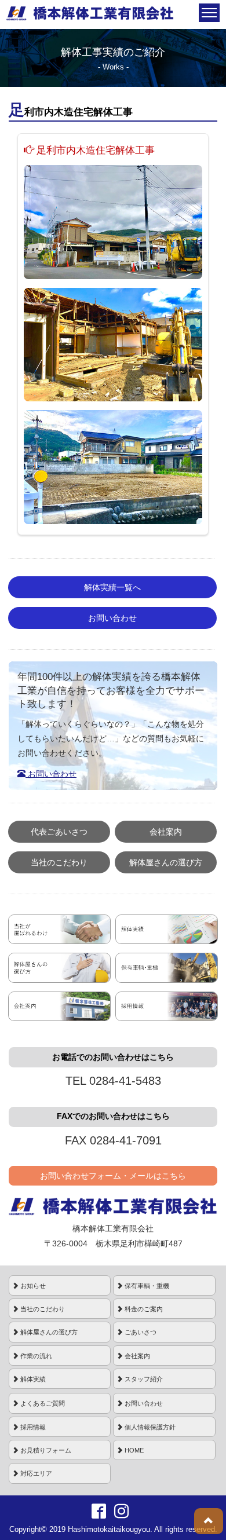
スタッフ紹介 (143, 1379)
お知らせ (32, 1285)
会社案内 (166, 831)
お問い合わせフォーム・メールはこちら (113, 1175)
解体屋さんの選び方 (165, 862)
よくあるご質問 (42, 1403)
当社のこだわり (59, 862)
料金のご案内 (143, 1308)
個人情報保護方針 (149, 1427)
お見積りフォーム (45, 1450)
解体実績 (32, 1379)
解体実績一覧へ (112, 587)
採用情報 (32, 1427)
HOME (133, 1450)
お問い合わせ (112, 618)
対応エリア (35, 1473)
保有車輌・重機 (146, 1285)
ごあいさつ (139, 1332)
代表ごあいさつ (59, 831)
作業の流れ (35, 1355)
